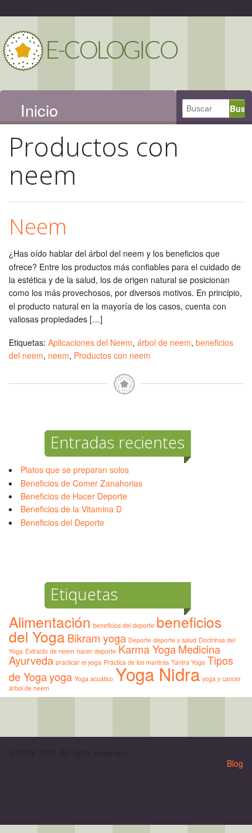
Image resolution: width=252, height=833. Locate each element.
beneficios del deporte (123, 625)
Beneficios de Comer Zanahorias (81, 483)
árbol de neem (164, 342)
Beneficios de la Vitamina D (71, 509)
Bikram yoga (96, 637)
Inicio (39, 110)
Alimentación (50, 621)
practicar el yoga (78, 662)
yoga (60, 676)
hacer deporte (96, 651)
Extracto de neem (49, 651)
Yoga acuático (93, 678)
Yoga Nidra (157, 673)
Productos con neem (112, 355)
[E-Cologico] (90, 69)
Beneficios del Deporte (62, 522)
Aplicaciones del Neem (90, 342)
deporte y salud (175, 639)
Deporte (139, 639)
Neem (38, 226)
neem (58, 355)
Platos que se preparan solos (75, 469)
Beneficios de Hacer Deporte (74, 496)
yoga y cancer (221, 678)
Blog (235, 763)
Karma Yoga (147, 649)
